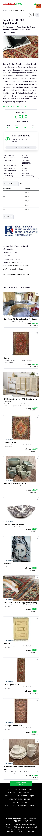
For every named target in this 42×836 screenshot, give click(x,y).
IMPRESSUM (20, 789)
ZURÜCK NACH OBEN (21, 783)
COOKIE (8, 796)
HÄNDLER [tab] (8, 216)
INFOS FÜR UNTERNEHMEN (19, 799)
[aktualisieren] (31, 15)
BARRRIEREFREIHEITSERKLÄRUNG (19, 805)
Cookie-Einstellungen (24, 796)
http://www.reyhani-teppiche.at (16, 265)
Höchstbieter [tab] (10, 183)
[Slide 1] (21, 55)
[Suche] (32, 4)
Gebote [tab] (23, 183)
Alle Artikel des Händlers (13, 269)
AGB (30, 789)
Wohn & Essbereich (17, 10)
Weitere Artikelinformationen (15, 106)
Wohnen (5, 10)
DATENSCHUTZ (25, 792)
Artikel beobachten (20, 147)
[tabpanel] (21, 244)
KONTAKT (12, 792)
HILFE (9, 789)
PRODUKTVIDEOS (20, 802)
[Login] (35, 4)
